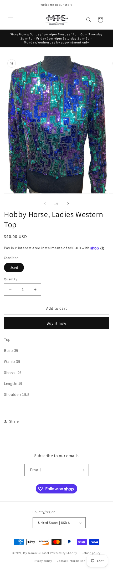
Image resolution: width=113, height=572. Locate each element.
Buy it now (56, 323)
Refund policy (91, 553)
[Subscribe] (83, 470)
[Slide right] (68, 203)
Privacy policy (42, 561)
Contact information (71, 561)
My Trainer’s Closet (36, 552)
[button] (10, 20)
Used (13, 267)
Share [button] (14, 421)
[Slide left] (45, 203)
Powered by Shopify (63, 552)
